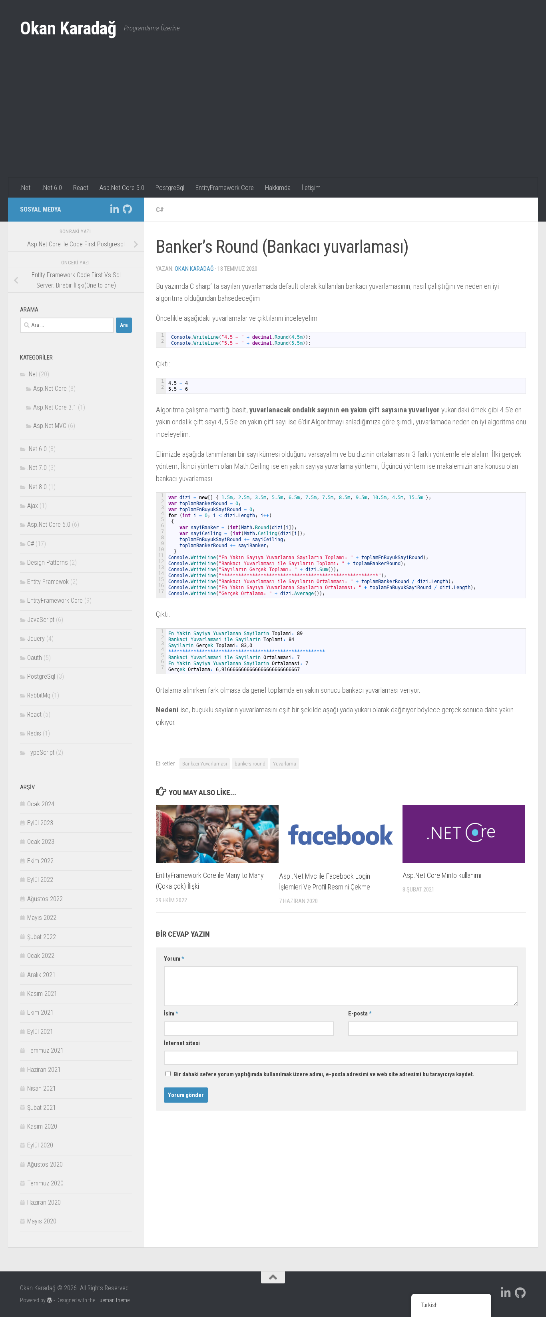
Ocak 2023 (40, 841)
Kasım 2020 (42, 1126)
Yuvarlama (284, 764)
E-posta (360, 1013)
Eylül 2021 (40, 1031)
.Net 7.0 (37, 468)
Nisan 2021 (41, 1088)
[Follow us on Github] (127, 209)
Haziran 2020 (44, 1202)
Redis (34, 733)
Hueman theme (113, 1300)
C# (160, 210)
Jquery (36, 638)
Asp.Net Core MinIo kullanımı (442, 875)
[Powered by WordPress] (49, 1300)
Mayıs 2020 (41, 1221)
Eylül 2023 (40, 823)
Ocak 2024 (40, 804)
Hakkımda (278, 188)
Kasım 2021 (42, 993)
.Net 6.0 (52, 188)
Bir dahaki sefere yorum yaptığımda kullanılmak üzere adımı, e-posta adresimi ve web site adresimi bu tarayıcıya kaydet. (323, 1074)
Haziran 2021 (44, 1069)
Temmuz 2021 (45, 1050)
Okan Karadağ (68, 28)
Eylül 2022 (40, 879)
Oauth (34, 657)
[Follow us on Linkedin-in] (114, 209)
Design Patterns (47, 562)
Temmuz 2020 (45, 1183)
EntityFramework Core (224, 188)
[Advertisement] (273, 118)
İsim (171, 1013)
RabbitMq (38, 695)
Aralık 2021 (41, 975)
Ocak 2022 (40, 955)
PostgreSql (169, 188)
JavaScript (40, 620)
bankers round (250, 764)
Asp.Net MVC (49, 426)
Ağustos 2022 (45, 899)
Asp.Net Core (50, 388)
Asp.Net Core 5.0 (122, 188)
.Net (25, 188)
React (80, 188)
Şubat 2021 (41, 1107)
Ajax (32, 506)
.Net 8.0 (37, 487)
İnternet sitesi (182, 1043)
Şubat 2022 (41, 937)
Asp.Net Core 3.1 (54, 407)
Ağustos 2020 (45, 1164)
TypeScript (40, 752)
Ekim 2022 (40, 861)
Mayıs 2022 (41, 917)
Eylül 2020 (40, 1145)
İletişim (311, 188)
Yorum (174, 958)
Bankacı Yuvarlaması (204, 764)
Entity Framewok (48, 582)
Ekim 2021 (40, 1012)
